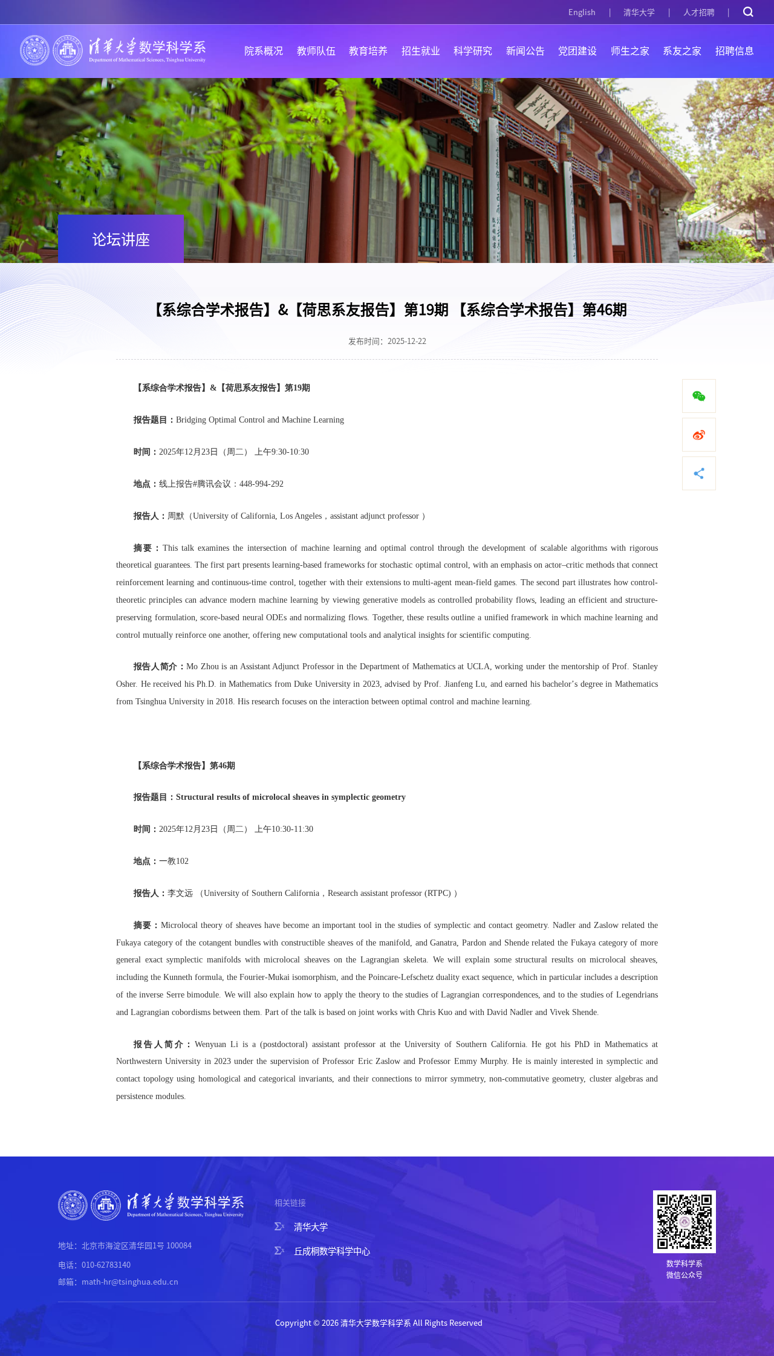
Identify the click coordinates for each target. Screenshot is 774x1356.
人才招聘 (699, 12)
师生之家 (630, 50)
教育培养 (368, 50)
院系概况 (263, 50)
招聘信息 (734, 50)
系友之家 (682, 50)
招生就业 (421, 50)
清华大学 (639, 12)
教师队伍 (316, 50)
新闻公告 (525, 50)
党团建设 (577, 50)
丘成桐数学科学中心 (332, 1250)
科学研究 (473, 50)
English (582, 12)
